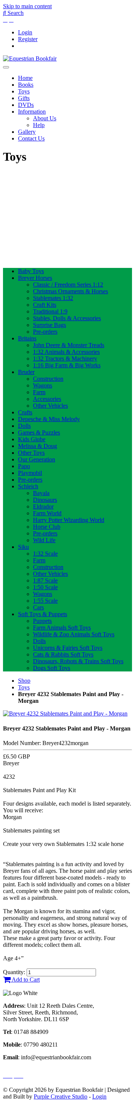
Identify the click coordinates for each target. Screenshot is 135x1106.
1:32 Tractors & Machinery (65, 358)
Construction (48, 379)
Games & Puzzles (39, 432)
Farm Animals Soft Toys (62, 627)
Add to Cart (25, 979)
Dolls (24, 426)
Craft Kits (44, 305)
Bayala (41, 493)
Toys (24, 91)
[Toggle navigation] (6, 67)
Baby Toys (31, 271)
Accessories (47, 399)
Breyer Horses (35, 278)
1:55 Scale (45, 600)
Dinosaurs (45, 500)
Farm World (47, 513)
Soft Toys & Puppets (42, 614)
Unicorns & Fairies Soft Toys (67, 648)
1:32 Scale (45, 553)
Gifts (24, 98)
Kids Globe (31, 439)
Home (25, 78)
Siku (23, 547)
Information (32, 111)
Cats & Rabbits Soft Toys (63, 654)
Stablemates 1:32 (53, 298)
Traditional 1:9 (50, 311)
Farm (39, 392)
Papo (24, 466)
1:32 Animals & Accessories (66, 352)
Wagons (42, 385)
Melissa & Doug (37, 446)
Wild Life (44, 540)
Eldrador (43, 506)
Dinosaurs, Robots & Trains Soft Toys (78, 661)
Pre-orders (45, 331)
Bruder (26, 372)
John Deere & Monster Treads (68, 345)
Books (25, 84)
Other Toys (31, 452)
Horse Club (46, 526)
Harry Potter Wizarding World (68, 520)
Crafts (25, 412)
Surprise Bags (49, 325)
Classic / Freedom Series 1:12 (68, 284)
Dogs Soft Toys (51, 668)
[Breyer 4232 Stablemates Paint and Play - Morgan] (65, 713)
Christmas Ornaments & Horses (70, 291)
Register (28, 39)
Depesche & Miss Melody (49, 419)
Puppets (42, 621)
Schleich (28, 486)
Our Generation (36, 459)
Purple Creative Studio (60, 1096)
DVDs (26, 105)
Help (39, 125)
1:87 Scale (45, 580)
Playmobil (30, 473)
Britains (27, 338)
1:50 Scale (45, 587)
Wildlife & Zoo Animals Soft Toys (73, 634)
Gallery (27, 132)
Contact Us (31, 138)
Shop (24, 680)
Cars (38, 607)
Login (25, 32)
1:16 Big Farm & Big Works (66, 365)
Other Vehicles (50, 405)
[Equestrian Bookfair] (30, 58)
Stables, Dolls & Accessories (67, 318)
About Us (44, 118)
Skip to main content (27, 6)
